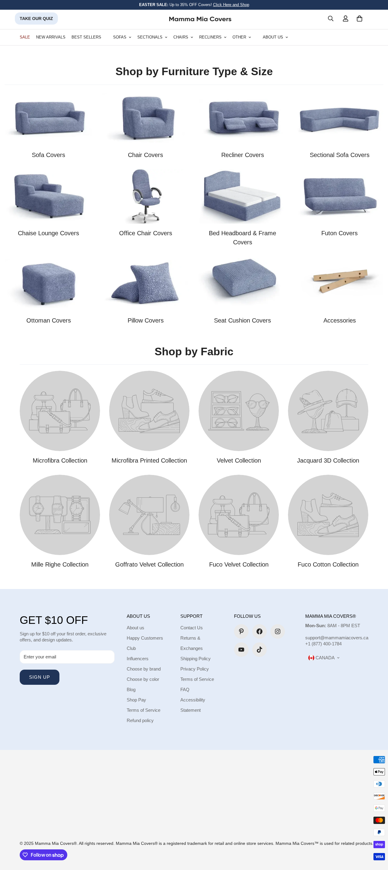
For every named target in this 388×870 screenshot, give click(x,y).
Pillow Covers (146, 320)
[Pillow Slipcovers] (145, 283)
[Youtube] (241, 649)
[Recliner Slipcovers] (242, 118)
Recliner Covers (242, 155)
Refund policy (140, 720)
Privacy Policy (194, 668)
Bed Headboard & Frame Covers (242, 238)
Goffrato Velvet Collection (149, 564)
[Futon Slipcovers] (339, 196)
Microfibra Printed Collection (149, 460)
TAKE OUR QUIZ (36, 18)
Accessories (339, 320)
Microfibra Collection (60, 460)
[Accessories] (339, 283)
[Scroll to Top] (376, 837)
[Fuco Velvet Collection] (239, 515)
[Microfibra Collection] (60, 411)
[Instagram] (277, 631)
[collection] (242, 283)
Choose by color (143, 679)
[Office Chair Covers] (145, 196)
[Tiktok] (259, 649)
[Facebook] (259, 631)
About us (135, 627)
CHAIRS (180, 37)
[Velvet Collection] (239, 411)
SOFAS (119, 37)
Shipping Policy (195, 658)
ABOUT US (273, 37)
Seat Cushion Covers (242, 320)
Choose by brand (144, 668)
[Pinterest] (241, 631)
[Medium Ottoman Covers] (48, 283)
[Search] (331, 18)
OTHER (239, 37)
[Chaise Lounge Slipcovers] (48, 196)
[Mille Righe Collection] (60, 515)
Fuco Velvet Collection (239, 564)
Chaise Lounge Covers (48, 233)
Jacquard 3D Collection (328, 460)
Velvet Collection (239, 460)
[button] (359, 18)
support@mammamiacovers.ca (336, 637)
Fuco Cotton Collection (328, 564)
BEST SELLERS (86, 37)
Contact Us (191, 627)
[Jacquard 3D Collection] (328, 411)
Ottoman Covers (48, 320)
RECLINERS (210, 37)
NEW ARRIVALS (50, 37)
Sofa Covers (48, 155)
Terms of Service (143, 710)
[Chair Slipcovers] (145, 118)
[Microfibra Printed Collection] (149, 411)
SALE (25, 37)
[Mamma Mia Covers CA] (200, 18)
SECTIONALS (149, 37)
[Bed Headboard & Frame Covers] (242, 196)
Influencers (138, 658)
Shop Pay (136, 699)
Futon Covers (339, 233)
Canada (324, 657)
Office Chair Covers (145, 233)
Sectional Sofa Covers (340, 155)
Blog (131, 689)
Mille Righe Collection (60, 564)
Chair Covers (145, 155)
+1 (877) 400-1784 (323, 643)
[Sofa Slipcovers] (48, 118)
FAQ (184, 689)
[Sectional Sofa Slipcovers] (339, 118)
